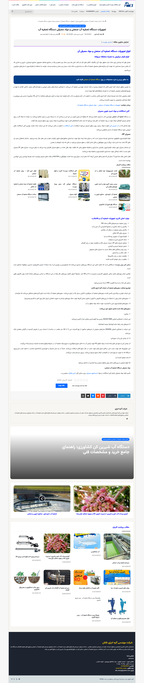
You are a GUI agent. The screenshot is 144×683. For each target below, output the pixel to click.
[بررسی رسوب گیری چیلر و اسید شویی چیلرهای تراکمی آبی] (124, 187)
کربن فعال (72, 373)
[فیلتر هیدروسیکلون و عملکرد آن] (117, 606)
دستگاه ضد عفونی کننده (78, 5)
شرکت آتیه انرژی (98, 34)
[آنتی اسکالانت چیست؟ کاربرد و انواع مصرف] (84, 175)
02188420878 (125, 666)
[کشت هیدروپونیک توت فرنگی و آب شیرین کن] (124, 174)
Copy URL (61, 386)
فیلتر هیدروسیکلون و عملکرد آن (120, 618)
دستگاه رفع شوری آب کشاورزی (108, 204)
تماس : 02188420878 (92, 11)
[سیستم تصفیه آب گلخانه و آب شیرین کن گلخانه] (57, 577)
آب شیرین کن (114, 126)
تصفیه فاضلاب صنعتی (40, 5)
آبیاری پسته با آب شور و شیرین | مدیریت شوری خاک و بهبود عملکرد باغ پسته (57, 557)
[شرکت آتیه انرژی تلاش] (129, 4)
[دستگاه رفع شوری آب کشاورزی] (124, 207)
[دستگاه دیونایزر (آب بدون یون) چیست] (84, 187)
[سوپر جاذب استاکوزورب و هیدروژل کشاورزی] (27, 577)
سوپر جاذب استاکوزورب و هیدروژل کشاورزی (29, 588)
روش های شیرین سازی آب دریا (120, 588)
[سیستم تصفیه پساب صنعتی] (117, 546)
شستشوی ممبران (92, 373)
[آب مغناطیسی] (87, 541)
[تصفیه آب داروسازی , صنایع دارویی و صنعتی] (124, 197)
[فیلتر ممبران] (84, 197)
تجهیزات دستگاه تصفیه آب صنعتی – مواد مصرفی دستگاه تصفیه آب (98, 105)
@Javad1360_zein (121, 668)
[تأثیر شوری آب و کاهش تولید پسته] (87, 577)
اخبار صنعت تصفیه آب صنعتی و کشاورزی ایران (88, 21)
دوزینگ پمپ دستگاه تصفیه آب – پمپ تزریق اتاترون (88, 616)
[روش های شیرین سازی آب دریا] (117, 577)
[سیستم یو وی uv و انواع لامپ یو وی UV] (27, 543)
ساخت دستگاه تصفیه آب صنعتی (26, 194)
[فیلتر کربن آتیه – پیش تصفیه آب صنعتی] (43, 174)
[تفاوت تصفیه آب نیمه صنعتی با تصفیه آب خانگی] (43, 187)
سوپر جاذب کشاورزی (27, 5)
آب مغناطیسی (95, 552)
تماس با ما (74, 11)
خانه (103, 21)
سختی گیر (53, 5)
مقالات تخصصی (105, 11)
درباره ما (82, 11)
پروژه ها (114, 11)
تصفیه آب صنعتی (64, 5)
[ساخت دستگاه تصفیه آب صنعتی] (43, 197)
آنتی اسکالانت (68, 126)
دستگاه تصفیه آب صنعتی (91, 79)
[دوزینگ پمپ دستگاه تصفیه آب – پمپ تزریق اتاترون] (87, 604)
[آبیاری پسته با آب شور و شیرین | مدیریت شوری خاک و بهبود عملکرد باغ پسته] (57, 543)
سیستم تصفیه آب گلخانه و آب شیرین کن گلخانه (57, 589)
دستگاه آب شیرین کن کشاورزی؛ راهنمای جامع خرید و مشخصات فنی (95, 449)
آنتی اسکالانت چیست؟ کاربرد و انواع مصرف (109, 5)
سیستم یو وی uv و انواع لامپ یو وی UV (27, 557)
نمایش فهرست (107, 42)
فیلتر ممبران (73, 194)
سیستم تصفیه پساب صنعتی (120, 563)
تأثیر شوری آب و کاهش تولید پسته (89, 588)
